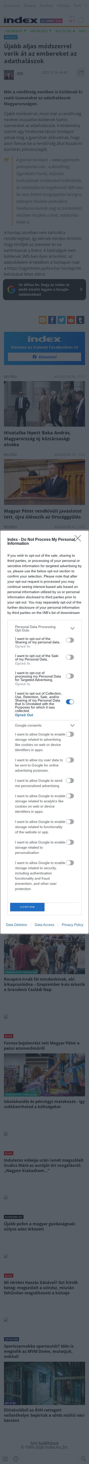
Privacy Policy (72, 925)
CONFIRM (27, 907)
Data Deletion (16, 925)
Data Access (44, 925)
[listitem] (44, 628)
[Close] (79, 540)
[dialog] (44, 732)
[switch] (70, 640)
